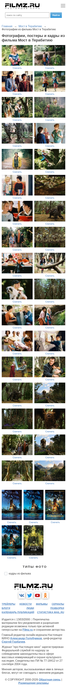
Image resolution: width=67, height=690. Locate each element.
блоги (6, 608)
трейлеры (8, 604)
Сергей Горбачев (13, 641)
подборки (57, 608)
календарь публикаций (18, 612)
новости (25, 604)
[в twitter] (29, 595)
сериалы (58, 604)
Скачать (17, 68)
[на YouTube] (37, 595)
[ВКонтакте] (22, 595)
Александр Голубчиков (26, 638)
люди (30, 608)
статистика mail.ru (50, 612)
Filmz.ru (28, 629)
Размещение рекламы (33, 683)
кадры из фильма (20, 573)
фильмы (42, 604)
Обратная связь (50, 679)
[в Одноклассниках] (45, 595)
